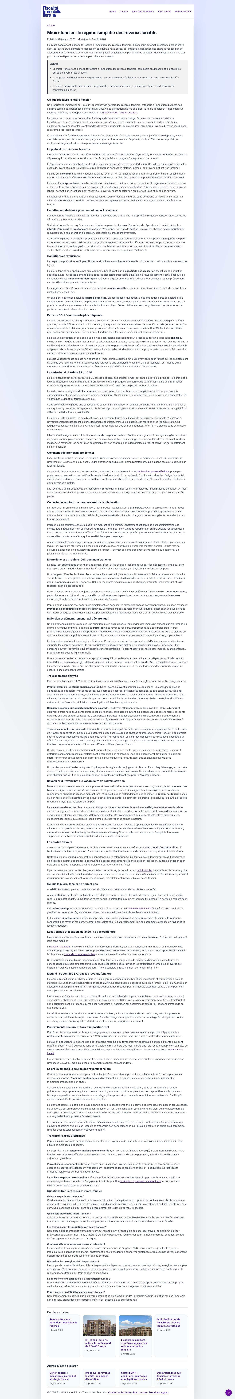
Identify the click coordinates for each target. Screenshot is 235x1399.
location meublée (60, 946)
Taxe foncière (164, 11)
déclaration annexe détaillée (153, 471)
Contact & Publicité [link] (119, 1392)
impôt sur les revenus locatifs (120, 112)
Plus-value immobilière (143, 11)
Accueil (112, 11)
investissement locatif (138, 908)
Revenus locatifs (183, 11)
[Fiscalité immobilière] (52, 11)
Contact (124, 11)
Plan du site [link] (140, 1392)
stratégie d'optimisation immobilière (140, 1181)
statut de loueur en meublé (79, 954)
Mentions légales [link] (159, 1392)
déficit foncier (144, 870)
